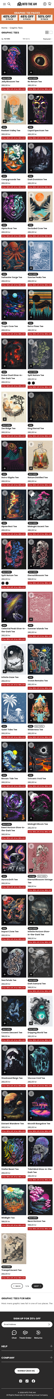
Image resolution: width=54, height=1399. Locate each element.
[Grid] (47, 32)
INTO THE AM (30, 1392)
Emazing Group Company (37, 1395)
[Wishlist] (5, 48)
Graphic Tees (16, 28)
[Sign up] (49, 1324)
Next (36, 1286)
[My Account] (43, 4)
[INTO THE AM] (27, 4)
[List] (51, 32)
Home (4, 28)
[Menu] (4, 4)
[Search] (10, 5)
